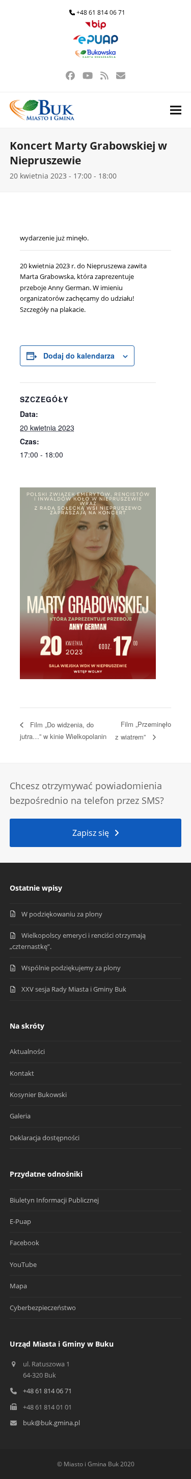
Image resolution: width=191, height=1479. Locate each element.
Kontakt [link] (22, 1073)
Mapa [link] (18, 1285)
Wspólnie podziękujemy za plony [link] (71, 967)
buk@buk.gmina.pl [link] (51, 1422)
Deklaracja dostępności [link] (44, 1137)
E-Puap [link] (20, 1221)
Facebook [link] (24, 1242)
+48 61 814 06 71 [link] (100, 12)
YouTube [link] (23, 1264)
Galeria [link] (20, 1115)
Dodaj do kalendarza (79, 355)
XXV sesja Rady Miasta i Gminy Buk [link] (73, 989)
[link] (95, 27)
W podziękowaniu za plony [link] (61, 914)
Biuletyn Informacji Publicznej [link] (54, 1200)
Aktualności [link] (27, 1051)
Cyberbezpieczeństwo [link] (43, 1307)
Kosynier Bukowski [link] (38, 1094)
